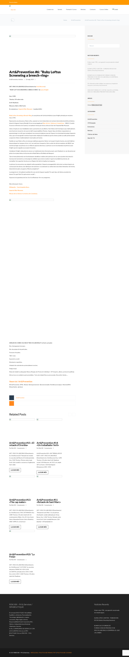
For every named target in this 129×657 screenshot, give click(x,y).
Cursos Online (104, 9)
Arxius (89, 105)
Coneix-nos (50, 9)
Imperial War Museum (25, 109)
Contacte (92, 9)
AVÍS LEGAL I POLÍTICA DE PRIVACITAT (43, 652)
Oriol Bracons (40, 86)
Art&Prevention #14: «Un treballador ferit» (48, 443)
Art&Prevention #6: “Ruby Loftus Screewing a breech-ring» (35, 73)
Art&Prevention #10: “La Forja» (21, 555)
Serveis (60, 9)
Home (65, 20)
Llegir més (15, 470)
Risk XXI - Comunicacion (18, 448)
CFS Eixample (91, 123)
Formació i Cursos (71, 9)
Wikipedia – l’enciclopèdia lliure (19, 187)
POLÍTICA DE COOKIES (64, 652)
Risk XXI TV (91, 138)
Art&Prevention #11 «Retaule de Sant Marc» (49, 500)
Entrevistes (91, 127)
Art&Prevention (76, 20)
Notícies (83, 9)
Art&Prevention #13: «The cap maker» (20, 500)
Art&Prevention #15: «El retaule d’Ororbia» (21, 443)
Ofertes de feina (92, 134)
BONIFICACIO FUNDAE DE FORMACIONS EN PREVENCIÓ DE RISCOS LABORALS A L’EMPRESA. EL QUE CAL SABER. (103, 77)
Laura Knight (45, 90)
